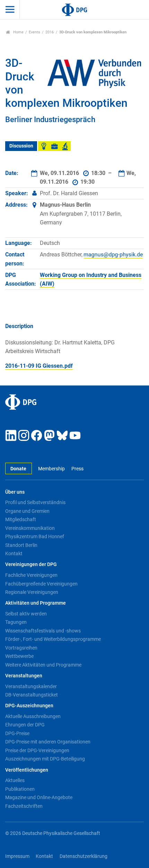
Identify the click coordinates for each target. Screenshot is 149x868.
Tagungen (16, 622)
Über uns (15, 492)
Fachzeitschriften (24, 806)
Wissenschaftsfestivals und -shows (43, 631)
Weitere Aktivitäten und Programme (43, 665)
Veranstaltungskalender (31, 686)
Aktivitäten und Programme (35, 603)
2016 (49, 32)
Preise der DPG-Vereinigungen (37, 750)
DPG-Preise (17, 733)
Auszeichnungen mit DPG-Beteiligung (45, 759)
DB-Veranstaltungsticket (31, 695)
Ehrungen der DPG (25, 724)
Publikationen (20, 789)
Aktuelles (15, 780)
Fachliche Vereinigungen (31, 575)
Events (34, 32)
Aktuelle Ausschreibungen (33, 716)
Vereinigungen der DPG (31, 564)
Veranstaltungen (23, 676)
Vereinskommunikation (30, 528)
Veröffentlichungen (26, 770)
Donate (18, 469)
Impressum (17, 856)
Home (18, 32)
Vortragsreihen (21, 648)
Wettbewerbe (19, 656)
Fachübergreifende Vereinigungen (41, 584)
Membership (51, 469)
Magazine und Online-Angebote (38, 797)
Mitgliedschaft (20, 519)
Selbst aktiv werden (26, 613)
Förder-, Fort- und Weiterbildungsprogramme (53, 639)
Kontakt (14, 553)
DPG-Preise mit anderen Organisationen (47, 741)
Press (77, 469)
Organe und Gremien (27, 511)
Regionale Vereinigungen (31, 592)
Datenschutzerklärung (83, 856)
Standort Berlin (21, 545)
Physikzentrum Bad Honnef (34, 536)
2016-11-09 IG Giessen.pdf (39, 366)
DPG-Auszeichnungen (29, 706)
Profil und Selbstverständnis (35, 502)
